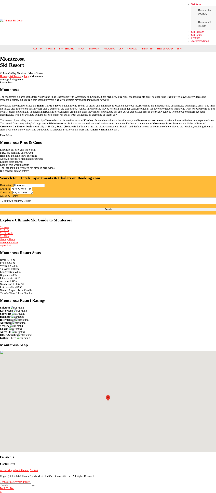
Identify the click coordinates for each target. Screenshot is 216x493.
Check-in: (5, 189)
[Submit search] (33, 485)
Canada (132, 48)
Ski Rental (196, 34)
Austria (37, 48)
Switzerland (66, 48)
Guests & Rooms (9, 195)
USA (121, 48)
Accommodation (200, 40)
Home (3, 76)
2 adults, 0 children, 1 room (16, 200)
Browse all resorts (204, 24)
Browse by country (204, 11)
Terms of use (7, 481)
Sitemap (24, 470)
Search (108, 209)
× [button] (1, 491)
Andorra (109, 48)
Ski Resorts (197, 4)
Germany (94, 48)
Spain (180, 48)
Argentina (147, 48)
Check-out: (6, 192)
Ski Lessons (197, 31)
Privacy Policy (22, 481)
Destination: (6, 185)
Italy (81, 48)
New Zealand (165, 48)
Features (195, 37)
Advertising (6, 470)
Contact (34, 470)
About (16, 470)
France (50, 48)
